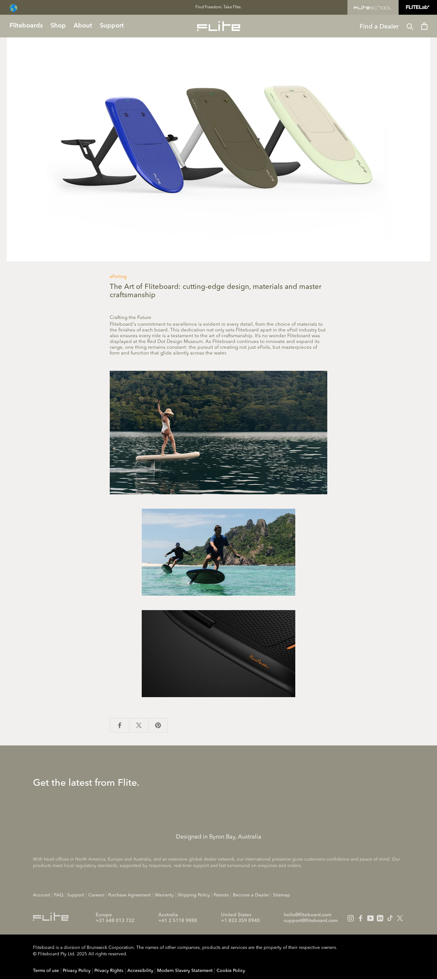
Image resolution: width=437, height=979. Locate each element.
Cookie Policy (231, 970)
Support (75, 895)
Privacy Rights (108, 970)
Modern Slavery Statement (185, 970)
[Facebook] (360, 918)
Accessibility (140, 970)
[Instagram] (350, 918)
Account (41, 895)
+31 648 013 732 (115, 921)
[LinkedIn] (380, 918)
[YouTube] (370, 918)
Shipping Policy (194, 895)
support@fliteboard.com (311, 921)
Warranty (164, 895)
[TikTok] (390, 918)
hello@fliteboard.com (307, 915)
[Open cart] (424, 26)
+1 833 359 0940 (240, 921)
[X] (400, 918)
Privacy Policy (77, 970)
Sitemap (281, 895)
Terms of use (46, 970)
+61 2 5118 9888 (177, 921)
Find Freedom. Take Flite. (218, 7)
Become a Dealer (251, 895)
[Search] (410, 26)
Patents (221, 895)
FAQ (58, 895)
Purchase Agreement (129, 895)
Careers (96, 895)
